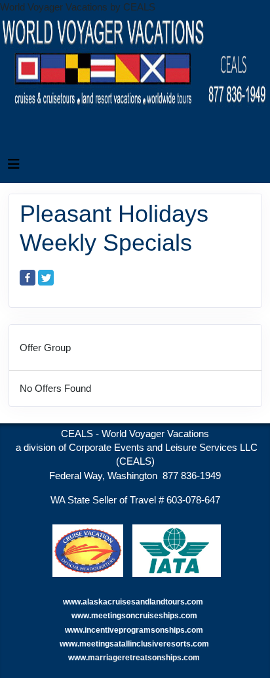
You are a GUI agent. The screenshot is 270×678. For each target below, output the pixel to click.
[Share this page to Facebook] (27, 278)
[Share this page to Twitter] (46, 278)
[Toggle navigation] (13, 167)
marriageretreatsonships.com (145, 657)
